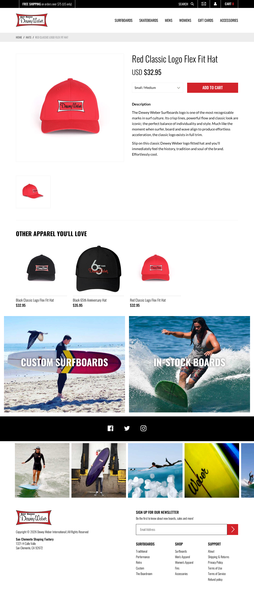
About (211, 551)
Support (214, 543)
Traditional (141, 551)
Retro (139, 562)
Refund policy (215, 579)
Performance (143, 556)
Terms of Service (217, 573)
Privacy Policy (215, 562)
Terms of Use (215, 568)
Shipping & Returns (218, 556)
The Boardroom (144, 573)
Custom (140, 568)
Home (19, 37)
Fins (177, 568)
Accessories (181, 573)
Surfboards (145, 543)
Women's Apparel (184, 562)
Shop (179, 543)
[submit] (232, 529)
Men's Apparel (182, 556)
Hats (28, 37)
